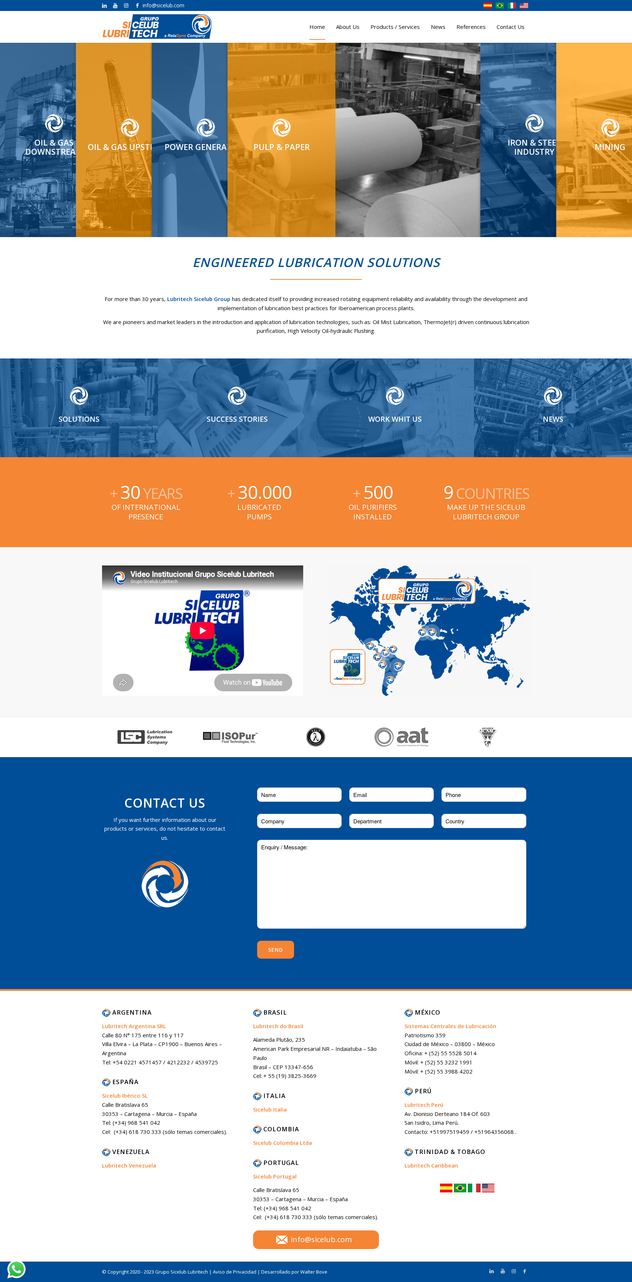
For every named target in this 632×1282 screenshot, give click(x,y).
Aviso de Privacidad (235, 1271)
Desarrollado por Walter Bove (294, 1271)
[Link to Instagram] (126, 5)
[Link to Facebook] (137, 5)
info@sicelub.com (321, 1239)
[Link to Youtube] (115, 5)
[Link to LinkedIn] (104, 5)
